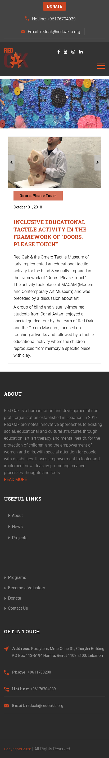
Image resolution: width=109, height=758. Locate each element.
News (17, 526)
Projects (20, 537)
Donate (54, 6)
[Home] (16, 58)
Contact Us (18, 608)
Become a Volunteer (26, 587)
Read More (15, 479)
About (17, 515)
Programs (17, 577)
